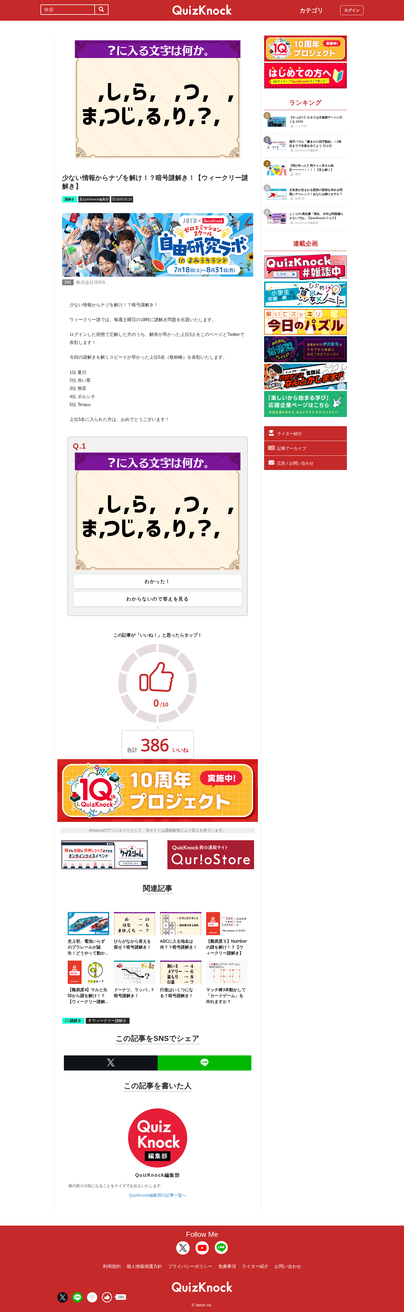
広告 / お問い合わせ (295, 463)
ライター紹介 (289, 433)
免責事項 (227, 1266)
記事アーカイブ (291, 448)
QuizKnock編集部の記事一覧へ (157, 1195)
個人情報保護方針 (144, 1266)
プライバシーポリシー (190, 1266)
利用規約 (112, 1266)
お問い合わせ (287, 1266)
